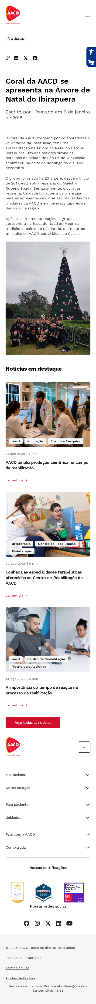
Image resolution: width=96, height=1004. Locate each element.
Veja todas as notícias (33, 722)
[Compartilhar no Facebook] (35, 58)
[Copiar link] (8, 58)
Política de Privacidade (23, 958)
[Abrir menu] (87, 15)
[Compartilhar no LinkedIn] (16, 58)
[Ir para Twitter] (48, 923)
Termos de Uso (17, 968)
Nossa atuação (18, 787)
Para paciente (17, 804)
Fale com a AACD (20, 834)
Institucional (16, 774)
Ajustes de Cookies (20, 978)
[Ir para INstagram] (37, 923)
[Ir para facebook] (26, 923)
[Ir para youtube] (69, 923)
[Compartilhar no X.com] (25, 58)
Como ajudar (16, 847)
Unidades (13, 817)
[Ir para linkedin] (58, 923)
